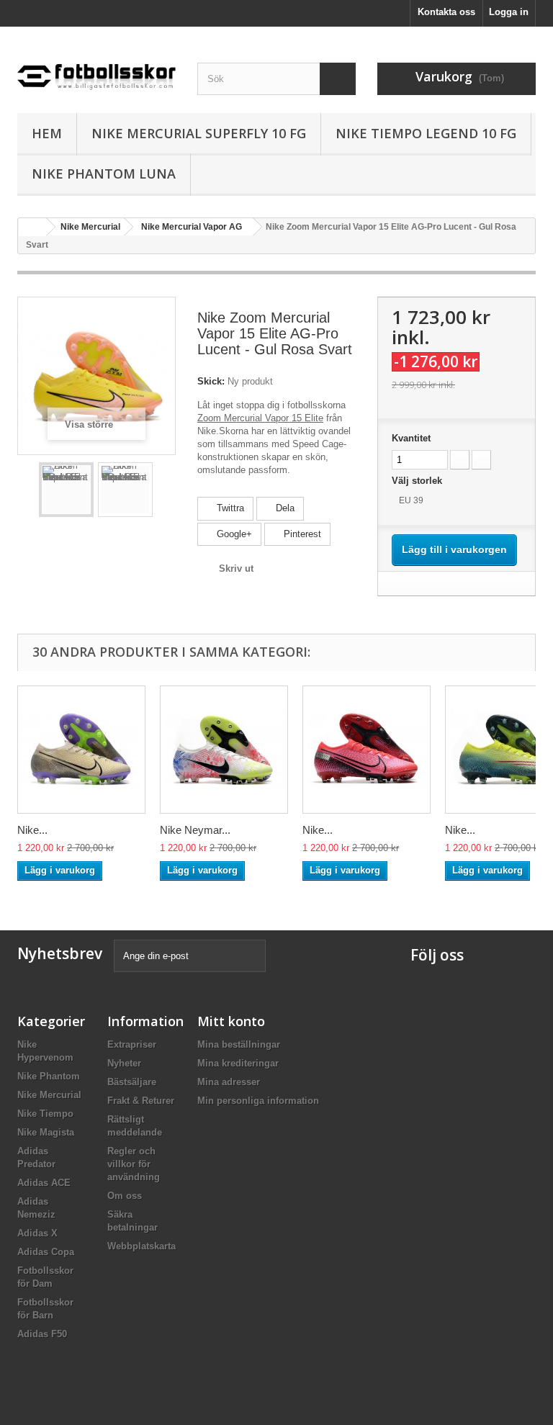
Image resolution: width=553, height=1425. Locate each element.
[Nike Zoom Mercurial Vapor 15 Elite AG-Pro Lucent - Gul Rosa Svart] (66, 489)
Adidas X (37, 1233)
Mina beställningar (238, 1044)
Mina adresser (228, 1081)
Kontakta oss (446, 11)
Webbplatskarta (141, 1246)
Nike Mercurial (49, 1094)
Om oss (124, 1195)
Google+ (233, 534)
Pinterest (301, 534)
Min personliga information (258, 1100)
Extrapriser (131, 1044)
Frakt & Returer (140, 1100)
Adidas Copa (45, 1251)
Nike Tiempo (45, 1113)
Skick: (211, 381)
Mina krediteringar (238, 1063)
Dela (284, 508)
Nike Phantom (48, 1076)
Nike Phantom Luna (104, 173)
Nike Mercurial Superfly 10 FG (198, 133)
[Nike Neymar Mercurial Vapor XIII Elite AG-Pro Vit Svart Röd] (224, 749)
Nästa (164, 489)
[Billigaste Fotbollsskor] (96, 72)
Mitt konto (231, 1021)
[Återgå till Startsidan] (32, 227)
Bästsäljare (131, 1081)
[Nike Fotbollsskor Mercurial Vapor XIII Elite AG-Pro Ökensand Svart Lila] (81, 749)
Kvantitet (411, 438)
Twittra (229, 508)
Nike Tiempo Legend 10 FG (426, 133)
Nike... (32, 830)
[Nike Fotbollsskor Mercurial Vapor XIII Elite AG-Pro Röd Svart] (366, 749)
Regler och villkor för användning (133, 1164)
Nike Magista (45, 1132)
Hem (47, 133)
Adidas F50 (42, 1334)
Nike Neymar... (195, 830)
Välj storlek (418, 480)
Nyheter (124, 1063)
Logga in (509, 11)
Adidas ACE (44, 1182)
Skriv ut (236, 568)
